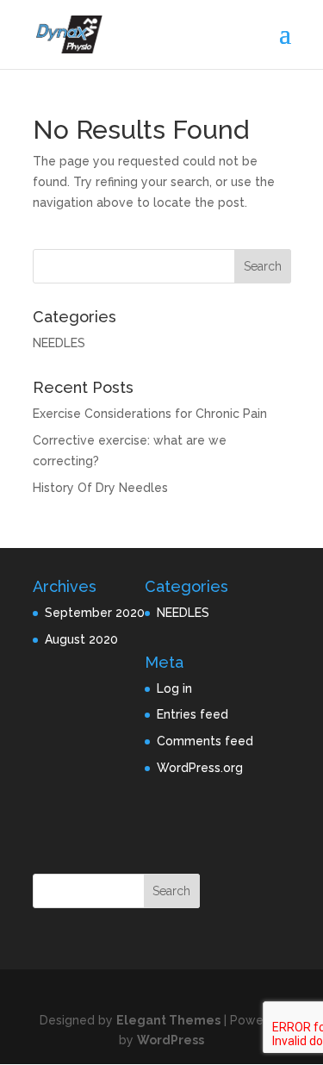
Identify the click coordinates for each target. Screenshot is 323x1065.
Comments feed (205, 741)
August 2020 (81, 639)
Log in (174, 688)
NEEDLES (59, 343)
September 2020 (95, 613)
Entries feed (192, 714)
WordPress (170, 1040)
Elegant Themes (168, 1020)
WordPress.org (200, 768)
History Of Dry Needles (100, 488)
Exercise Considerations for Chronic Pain (150, 413)
